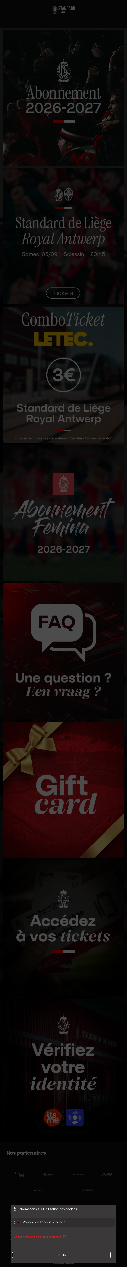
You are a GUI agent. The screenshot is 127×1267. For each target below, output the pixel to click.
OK (61, 1255)
